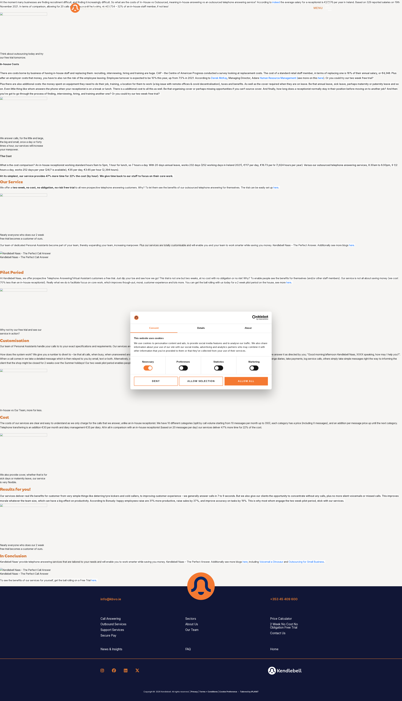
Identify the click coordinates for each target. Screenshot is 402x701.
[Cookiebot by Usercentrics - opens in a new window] (254, 317)
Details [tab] (201, 328)
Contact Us (277, 633)
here (320, 78)
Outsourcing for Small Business (306, 561)
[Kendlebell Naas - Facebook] (114, 670)
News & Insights (111, 649)
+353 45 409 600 (284, 599)
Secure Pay (108, 635)
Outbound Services (113, 624)
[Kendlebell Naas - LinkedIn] (126, 670)
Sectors (190, 619)
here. (352, 245)
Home (274, 649)
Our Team (191, 630)
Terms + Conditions (208, 691)
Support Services (112, 630)
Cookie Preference (228, 691)
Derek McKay (219, 78)
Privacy (194, 691)
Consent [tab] (154, 328)
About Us (191, 624)
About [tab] (248, 328)
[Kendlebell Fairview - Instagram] (102, 670)
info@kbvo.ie (110, 599)
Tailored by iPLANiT (249, 691)
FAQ (188, 649)
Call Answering (110, 619)
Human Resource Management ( (279, 78)
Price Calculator (281, 619)
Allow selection (201, 381)
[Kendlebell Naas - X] (137, 670)
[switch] (183, 368)
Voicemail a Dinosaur (271, 561)
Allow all (246, 381)
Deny (156, 381)
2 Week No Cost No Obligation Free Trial (284, 625)
